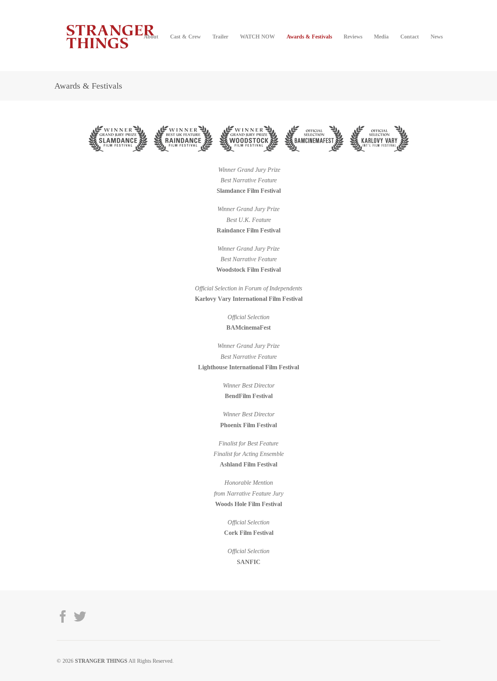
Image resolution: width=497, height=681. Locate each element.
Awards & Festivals (309, 36)
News (437, 36)
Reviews (353, 36)
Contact (409, 36)
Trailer (220, 36)
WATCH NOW (257, 36)
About (151, 36)
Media (381, 36)
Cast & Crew (185, 36)
